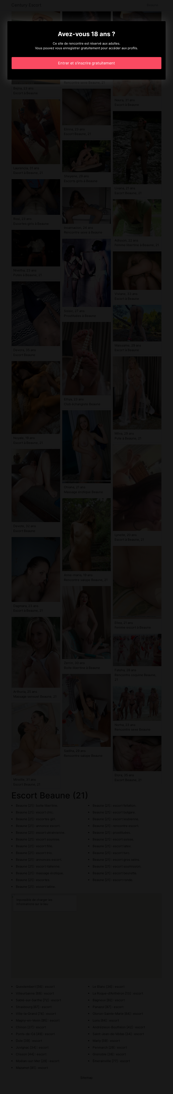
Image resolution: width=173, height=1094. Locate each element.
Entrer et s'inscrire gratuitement (86, 63)
